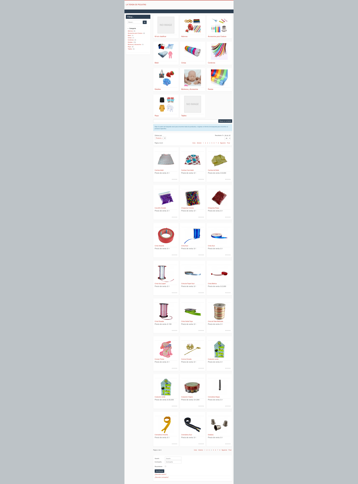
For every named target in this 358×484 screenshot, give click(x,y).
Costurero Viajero (187, 397)
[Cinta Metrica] (219, 273)
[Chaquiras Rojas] (219, 198)
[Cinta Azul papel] (166, 273)
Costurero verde (213, 359)
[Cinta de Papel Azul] (192, 273)
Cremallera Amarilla (161, 435)
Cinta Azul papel (160, 283)
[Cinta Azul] (192, 236)
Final (228, 143)
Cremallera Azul (186, 435)
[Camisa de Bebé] (219, 160)
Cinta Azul (184, 246)
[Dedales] (219, 425)
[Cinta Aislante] (166, 236)
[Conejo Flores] (166, 349)
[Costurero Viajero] (192, 387)
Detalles (130, 42)
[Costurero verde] (219, 349)
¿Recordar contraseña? (162, 477)
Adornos (130, 31)
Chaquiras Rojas (213, 208)
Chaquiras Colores (187, 208)
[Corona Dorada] (192, 349)
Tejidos (130, 49)
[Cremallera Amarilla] (166, 425)
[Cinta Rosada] (166, 311)
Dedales (210, 435)
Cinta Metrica (212, 283)
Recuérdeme (158, 466)
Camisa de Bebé (213, 170)
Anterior (199, 143)
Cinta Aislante (159, 246)
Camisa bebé (159, 170)
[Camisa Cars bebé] (192, 160)
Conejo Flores (159, 359)
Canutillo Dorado (160, 208)
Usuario (157, 458)
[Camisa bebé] (166, 160)
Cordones (131, 40)
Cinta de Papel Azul (187, 283)
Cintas (130, 38)
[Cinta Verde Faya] (192, 311)
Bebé (129, 35)
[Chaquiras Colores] (192, 198)
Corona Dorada (186, 359)
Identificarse (159, 471)
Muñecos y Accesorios (134, 44)
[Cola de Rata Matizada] (219, 311)
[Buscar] (145, 22)
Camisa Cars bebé (187, 170)
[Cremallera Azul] (192, 425)
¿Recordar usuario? (160, 474)
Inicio (194, 143)
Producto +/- (159, 138)
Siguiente (223, 143)
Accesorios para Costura (135, 33)
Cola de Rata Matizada (215, 321)
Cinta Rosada (159, 321)
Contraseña (158, 462)
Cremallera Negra (214, 397)
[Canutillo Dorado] (166, 198)
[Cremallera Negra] (219, 387)
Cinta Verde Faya (187, 321)
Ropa (129, 47)
